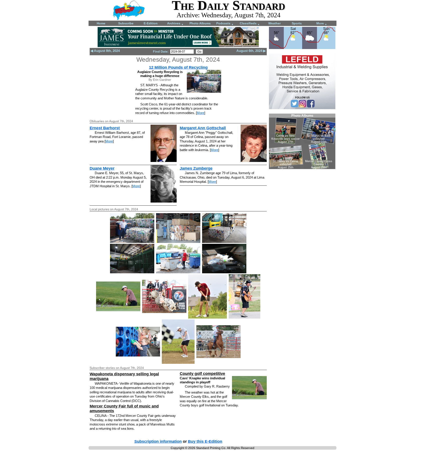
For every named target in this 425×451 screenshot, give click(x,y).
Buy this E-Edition (205, 441)
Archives (175, 24)
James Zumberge (196, 168)
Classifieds (250, 24)
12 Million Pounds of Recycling (178, 67)
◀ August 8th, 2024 (105, 51)
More (321, 24)
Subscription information (158, 441)
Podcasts (225, 24)
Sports (297, 23)
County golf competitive (202, 373)
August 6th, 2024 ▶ (251, 51)
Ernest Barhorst (105, 128)
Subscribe (125, 23)
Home (101, 23)
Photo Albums (200, 23)
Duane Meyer (102, 168)
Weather (274, 23)
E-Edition (151, 23)
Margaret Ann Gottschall (203, 128)
